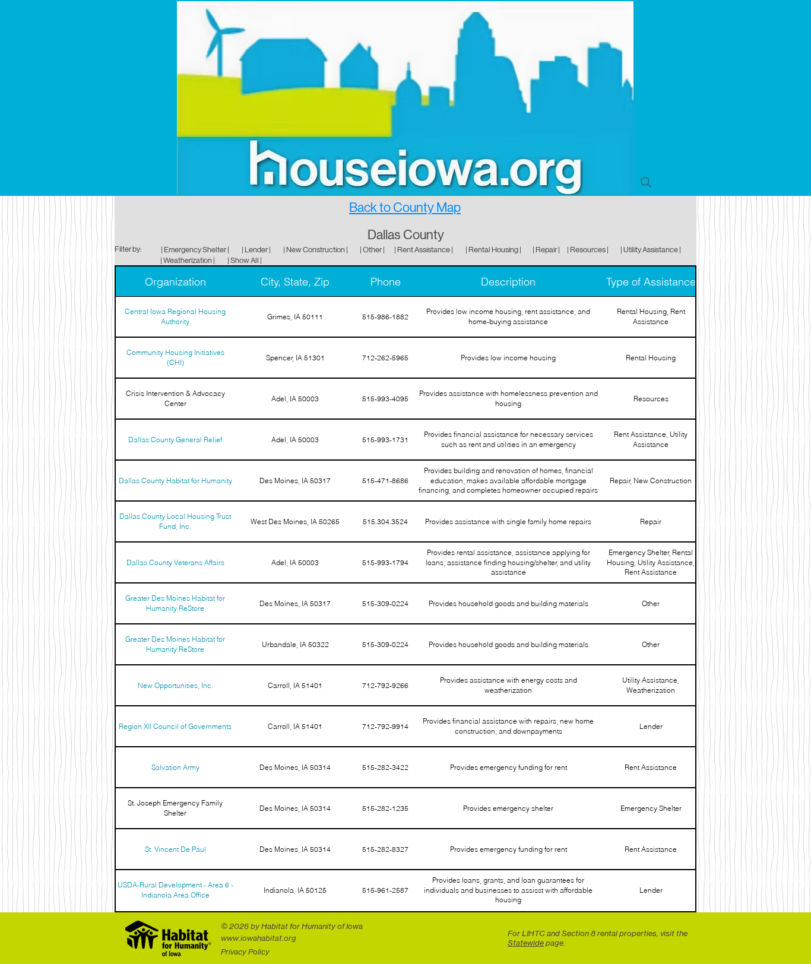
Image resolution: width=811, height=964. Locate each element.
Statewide (526, 942)
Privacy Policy (245, 951)
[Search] (645, 182)
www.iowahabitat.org (258, 938)
